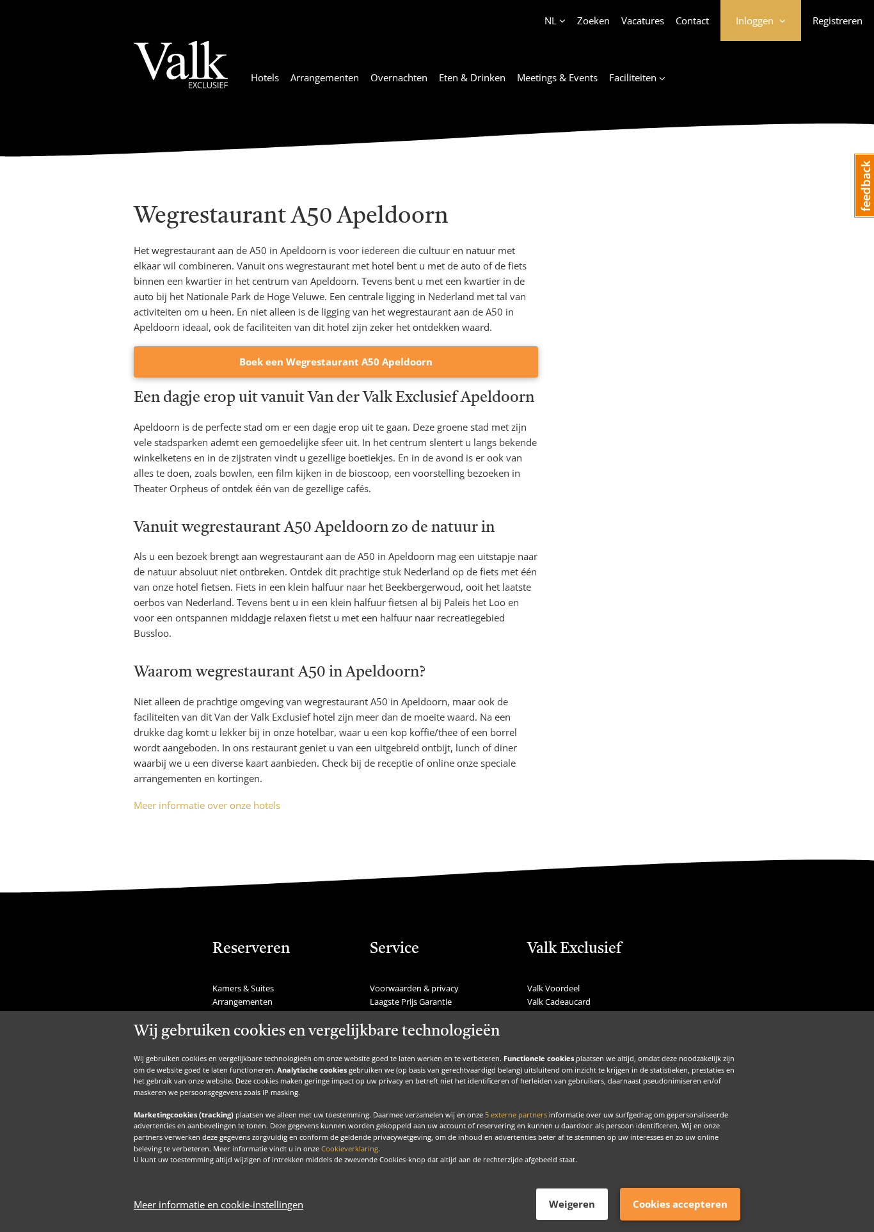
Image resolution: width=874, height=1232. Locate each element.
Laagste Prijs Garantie (411, 1001)
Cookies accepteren (680, 1203)
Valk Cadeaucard (559, 1001)
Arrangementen (324, 77)
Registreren (837, 20)
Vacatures (642, 20)
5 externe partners (516, 1114)
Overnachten (398, 77)
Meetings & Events (557, 77)
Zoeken (593, 20)
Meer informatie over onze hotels (207, 805)
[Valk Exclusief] (181, 72)
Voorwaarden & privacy (414, 988)
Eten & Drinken (472, 77)
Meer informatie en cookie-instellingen (218, 1204)
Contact (692, 20)
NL (550, 20)
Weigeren (572, 1203)
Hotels (265, 77)
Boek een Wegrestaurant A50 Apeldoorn (336, 361)
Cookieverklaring (349, 1148)
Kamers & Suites (243, 988)
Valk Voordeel (553, 988)
